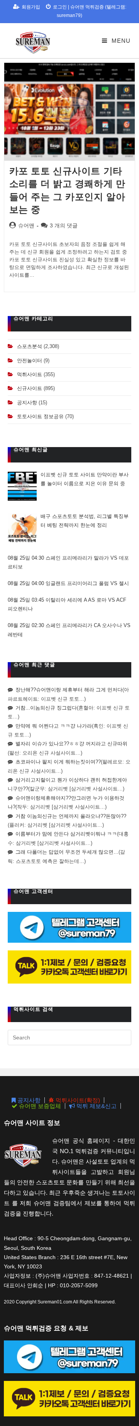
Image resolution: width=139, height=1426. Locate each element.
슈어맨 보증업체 (39, 1106)
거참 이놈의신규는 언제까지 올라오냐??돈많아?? (70, 816)
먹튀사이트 (29, 374)
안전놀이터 (29, 360)
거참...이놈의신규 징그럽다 (46, 708)
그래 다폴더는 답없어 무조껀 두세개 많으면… (67, 852)
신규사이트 (29, 388)
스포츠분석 (29, 346)
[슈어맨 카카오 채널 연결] (69, 967)
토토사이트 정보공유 (40, 416)
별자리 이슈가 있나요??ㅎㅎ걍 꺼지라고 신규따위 (71, 744)
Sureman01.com (54, 1302)
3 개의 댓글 (64, 225)
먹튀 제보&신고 (96, 1106)
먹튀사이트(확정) (77, 1100)
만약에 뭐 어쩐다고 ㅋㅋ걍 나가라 (53, 726)
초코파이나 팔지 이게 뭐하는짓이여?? (58, 762)
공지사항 (27, 402)
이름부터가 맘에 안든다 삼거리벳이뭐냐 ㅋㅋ (66, 834)
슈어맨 (26, 225)
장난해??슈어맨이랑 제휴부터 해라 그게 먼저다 (68, 690)
